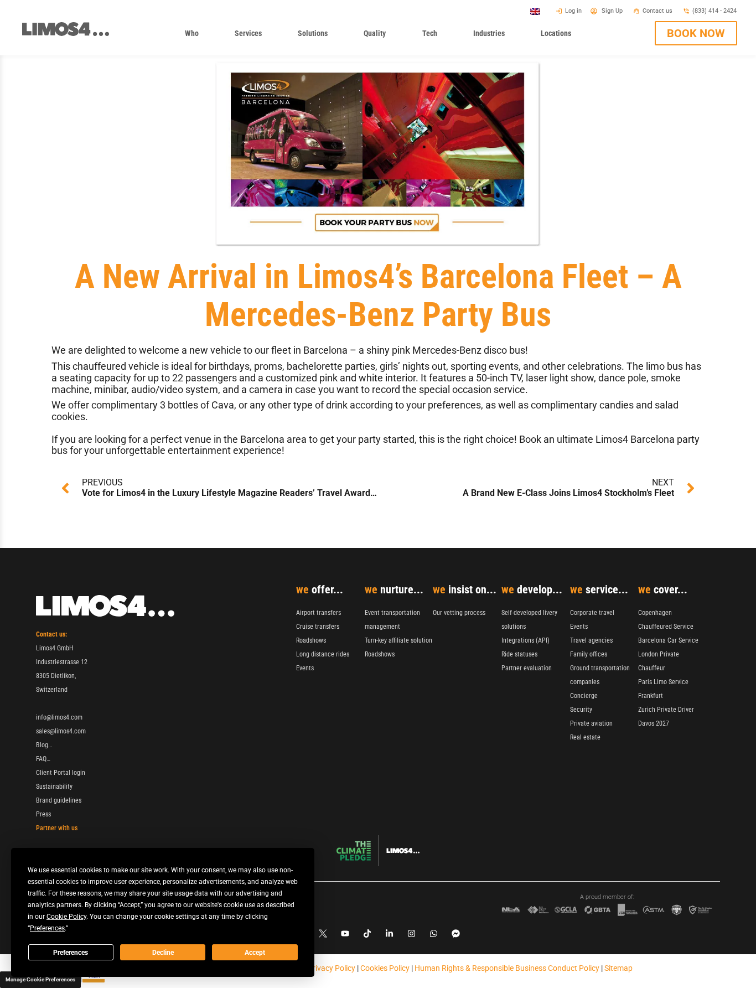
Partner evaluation (526, 668)
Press (43, 814)
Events (305, 668)
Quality (378, 36)
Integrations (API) (525, 640)
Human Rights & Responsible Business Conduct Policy (507, 968)
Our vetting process (459, 613)
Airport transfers (318, 613)
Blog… (44, 745)
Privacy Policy (331, 968)
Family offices (588, 654)
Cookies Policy (385, 968)
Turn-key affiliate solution (398, 640)
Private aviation (591, 723)
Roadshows (311, 640)
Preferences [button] (47, 928)
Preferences (70, 952)
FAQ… (43, 759)
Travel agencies (591, 640)
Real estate (585, 737)
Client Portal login (60, 773)
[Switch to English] (535, 11)
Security (581, 709)
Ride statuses (519, 654)
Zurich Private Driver (666, 709)
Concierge (584, 696)
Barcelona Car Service (668, 640)
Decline (163, 952)
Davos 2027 (653, 723)
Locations (559, 36)
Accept (255, 952)
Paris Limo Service (663, 682)
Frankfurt (650, 696)
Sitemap (618, 968)
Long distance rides (322, 654)
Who (195, 36)
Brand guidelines (58, 800)
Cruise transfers (317, 626)
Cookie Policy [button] (66, 916)
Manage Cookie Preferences (40, 979)
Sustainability (54, 786)
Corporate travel (592, 613)
